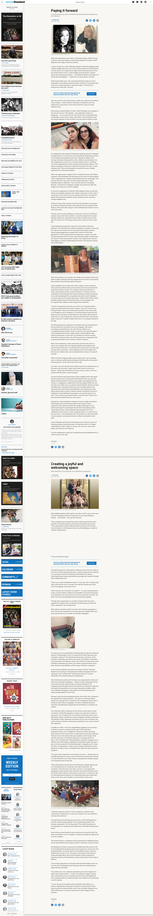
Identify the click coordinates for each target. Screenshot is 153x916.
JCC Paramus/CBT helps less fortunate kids (10, 268)
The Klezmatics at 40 (12, 16)
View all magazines (15, 750)
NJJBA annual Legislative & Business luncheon (11, 320)
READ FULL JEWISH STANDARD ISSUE (12, 602)
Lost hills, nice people (12, 427)
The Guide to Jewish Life (12, 639)
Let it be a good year (8, 61)
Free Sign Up (91, 93)
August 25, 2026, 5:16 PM (12, 859)
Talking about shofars (8, 179)
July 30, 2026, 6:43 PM (12, 891)
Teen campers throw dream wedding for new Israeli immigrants (11, 142)
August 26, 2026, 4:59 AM (12, 852)
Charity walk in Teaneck (8, 185)
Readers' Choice (12, 681)
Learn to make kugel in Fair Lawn (11, 275)
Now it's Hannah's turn (17, 799)
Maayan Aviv (17, 807)
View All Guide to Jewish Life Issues (12, 673)
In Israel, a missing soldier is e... (17, 820)
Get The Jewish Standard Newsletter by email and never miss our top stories (66, 93)
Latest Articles (6, 790)
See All (8, 842)
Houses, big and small (9, 392)
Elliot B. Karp (5, 367)
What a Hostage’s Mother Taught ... (18, 809)
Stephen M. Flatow (17, 817)
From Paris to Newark (11, 536)
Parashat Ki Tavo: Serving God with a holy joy (11, 450)
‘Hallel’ (5, 484)
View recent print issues (12, 630)
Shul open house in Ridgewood (10, 148)
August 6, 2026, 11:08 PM (12, 875)
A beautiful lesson (7, 138)
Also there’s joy (6, 332)
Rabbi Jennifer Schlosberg (8, 452)
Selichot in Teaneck (7, 173)
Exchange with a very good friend (18, 830)
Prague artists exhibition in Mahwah (9, 245)
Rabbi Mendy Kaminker (11, 354)
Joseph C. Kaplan (17, 828)
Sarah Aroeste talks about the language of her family (12, 463)
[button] (151, 2)
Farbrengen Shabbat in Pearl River (11, 167)
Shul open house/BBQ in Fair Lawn (11, 161)
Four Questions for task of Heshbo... (14, 895)
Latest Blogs (18, 789)
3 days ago (3, 801)
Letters (4, 414)
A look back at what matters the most (10, 117)
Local (53, 443)
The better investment (9, 358)
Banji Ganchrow (12, 424)
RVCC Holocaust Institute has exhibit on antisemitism (11, 297)
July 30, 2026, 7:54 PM (12, 883)
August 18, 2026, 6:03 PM (12, 867)
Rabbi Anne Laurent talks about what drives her (11, 540)
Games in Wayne (6, 215)
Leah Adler (55, 475)
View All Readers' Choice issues (13, 709)
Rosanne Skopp (9, 389)
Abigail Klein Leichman (7, 139)
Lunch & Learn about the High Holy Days (11, 208)
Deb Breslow (55, 19)
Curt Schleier (5, 62)
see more (19, 562)
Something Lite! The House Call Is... (13, 903)
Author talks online (16, 192)
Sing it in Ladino (9, 458)
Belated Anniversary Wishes (13, 887)
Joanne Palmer (5, 90)
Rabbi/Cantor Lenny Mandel (8, 115)
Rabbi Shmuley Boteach (11, 340)
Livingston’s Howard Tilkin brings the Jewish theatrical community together (10, 65)
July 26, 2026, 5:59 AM (12, 899)
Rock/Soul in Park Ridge (8, 154)
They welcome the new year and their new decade (12, 23)
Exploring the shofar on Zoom (9, 237)
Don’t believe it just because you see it (11, 87)
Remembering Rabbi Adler (9, 201)
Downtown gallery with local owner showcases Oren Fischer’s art (11, 489)
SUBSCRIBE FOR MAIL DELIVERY (12, 632)
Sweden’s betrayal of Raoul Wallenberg (11, 345)
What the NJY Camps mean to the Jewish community (11, 529)
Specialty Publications (8, 719)
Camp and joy (6, 524)
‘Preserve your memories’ (10, 113)
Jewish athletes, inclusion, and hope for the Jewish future (10, 364)
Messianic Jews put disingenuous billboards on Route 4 (9, 92)
